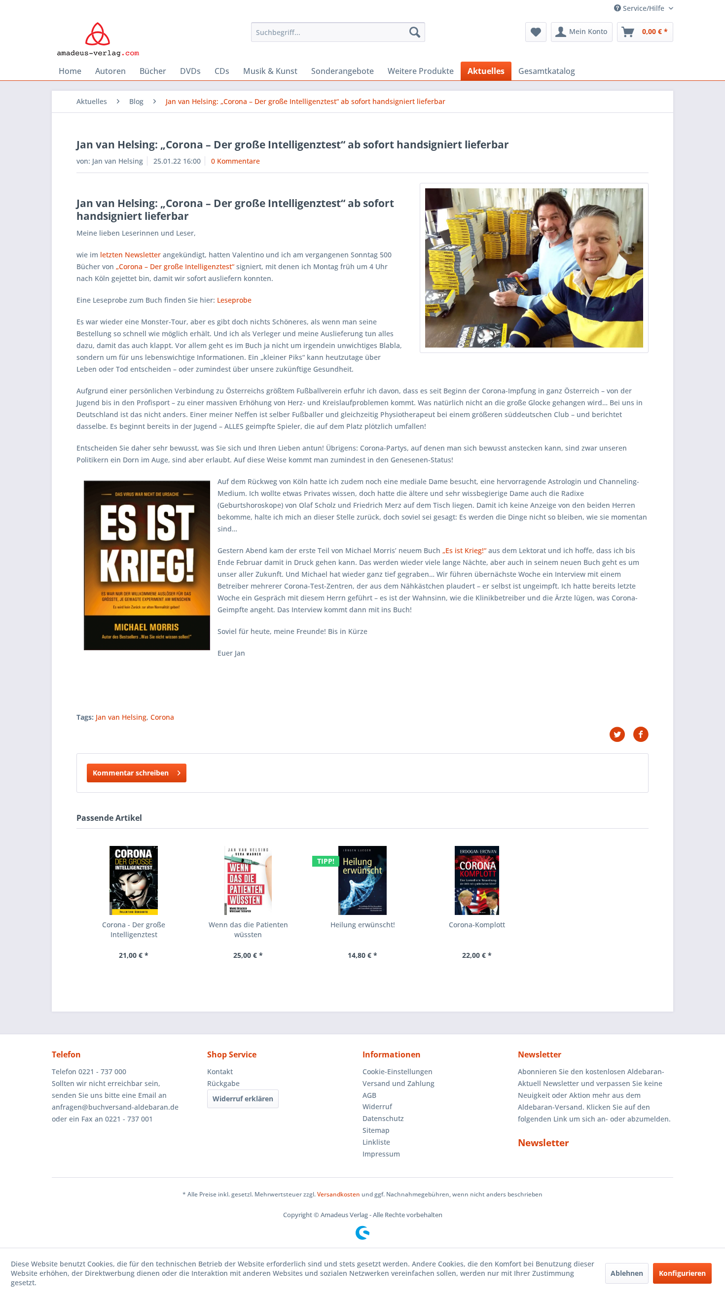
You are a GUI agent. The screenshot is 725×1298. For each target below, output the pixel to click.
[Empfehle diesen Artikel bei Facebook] (641, 734)
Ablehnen (627, 1273)
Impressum (381, 1153)
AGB (369, 1095)
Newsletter (543, 1142)
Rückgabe (223, 1083)
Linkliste (376, 1142)
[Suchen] (414, 32)
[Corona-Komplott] (477, 880)
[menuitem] (338, 32)
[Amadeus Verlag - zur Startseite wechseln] (98, 39)
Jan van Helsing (121, 717)
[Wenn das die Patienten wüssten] (248, 880)
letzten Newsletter (130, 254)
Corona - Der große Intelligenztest (133, 929)
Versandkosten (338, 1194)
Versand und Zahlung (398, 1083)
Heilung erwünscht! (362, 924)
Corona (162, 717)
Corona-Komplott (477, 924)
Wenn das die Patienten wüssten (248, 929)
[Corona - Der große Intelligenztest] (133, 880)
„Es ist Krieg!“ (464, 550)
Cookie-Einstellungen (397, 1071)
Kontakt (220, 1071)
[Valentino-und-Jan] (534, 268)
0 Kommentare (235, 161)
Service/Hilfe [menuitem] (643, 8)
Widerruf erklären (243, 1098)
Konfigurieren (682, 1273)
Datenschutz (383, 1118)
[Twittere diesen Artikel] (621, 734)
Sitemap (376, 1130)
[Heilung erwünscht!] (362, 880)
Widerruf (377, 1106)
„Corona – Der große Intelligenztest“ (175, 266)
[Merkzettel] (535, 32)
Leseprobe (234, 300)
